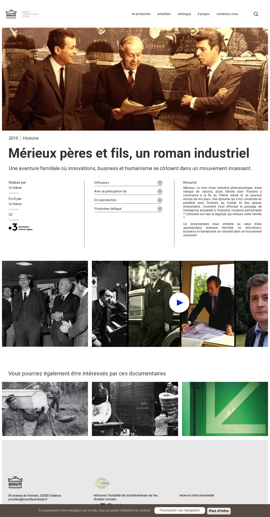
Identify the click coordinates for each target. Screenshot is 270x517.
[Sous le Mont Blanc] (225, 409)
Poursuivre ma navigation (180, 510)
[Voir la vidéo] (180, 304)
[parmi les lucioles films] (30, 14)
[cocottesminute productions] (11, 14)
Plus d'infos (219, 511)
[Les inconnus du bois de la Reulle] (45, 409)
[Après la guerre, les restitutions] (135, 409)
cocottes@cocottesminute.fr (27, 499)
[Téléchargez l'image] (45, 304)
